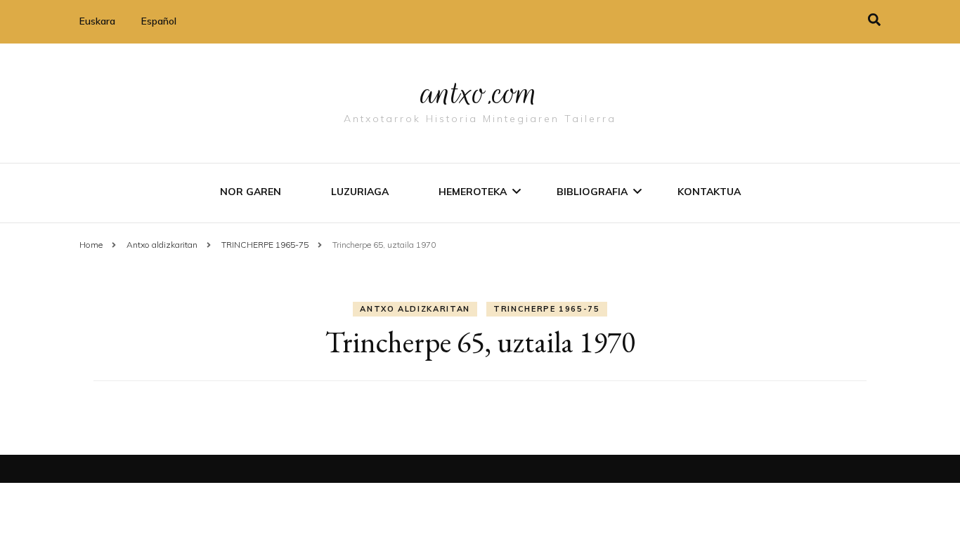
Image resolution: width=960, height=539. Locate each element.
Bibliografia (592, 191)
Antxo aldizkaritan (415, 309)
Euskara (97, 21)
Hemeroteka (473, 191)
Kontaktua (709, 191)
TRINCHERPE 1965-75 (546, 309)
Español (158, 21)
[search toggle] (874, 20)
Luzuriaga (360, 191)
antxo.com (480, 92)
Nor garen (250, 191)
